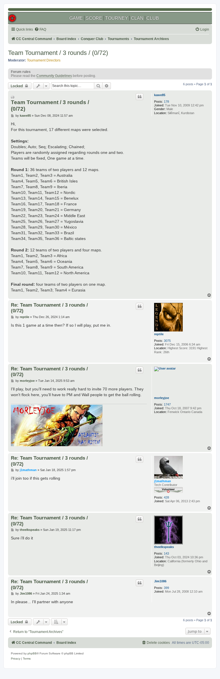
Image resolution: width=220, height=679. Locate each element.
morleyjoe (161, 398)
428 (166, 497)
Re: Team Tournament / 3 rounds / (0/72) (49, 307)
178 (166, 101)
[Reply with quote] (139, 96)
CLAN (137, 18)
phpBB (32, 653)
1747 (167, 404)
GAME (76, 18)
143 (166, 553)
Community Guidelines (54, 76)
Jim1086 (160, 581)
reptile (159, 334)
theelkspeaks (164, 547)
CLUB (152, 18)
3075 (167, 340)
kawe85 (159, 95)
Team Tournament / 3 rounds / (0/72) (58, 52)
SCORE (94, 18)
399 (166, 587)
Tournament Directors (43, 60)
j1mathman (162, 481)
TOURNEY (116, 18)
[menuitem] (40, 29)
